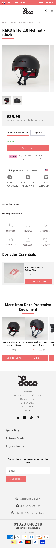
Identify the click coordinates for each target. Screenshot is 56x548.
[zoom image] (25, 68)
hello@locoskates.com (28, 528)
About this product (11, 204)
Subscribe (16, 478)
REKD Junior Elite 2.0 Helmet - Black (13, 343)
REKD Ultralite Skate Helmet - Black (36, 343)
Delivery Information (12, 213)
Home (5, 22)
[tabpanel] (28, 133)
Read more (38, 120)
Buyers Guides (15, 446)
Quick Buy (12, 430)
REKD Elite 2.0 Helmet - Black (26, 22)
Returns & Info (15, 438)
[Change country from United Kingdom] (5, 3)
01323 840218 (28, 524)
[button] (47, 11)
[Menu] (4, 11)
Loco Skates (31, 532)
